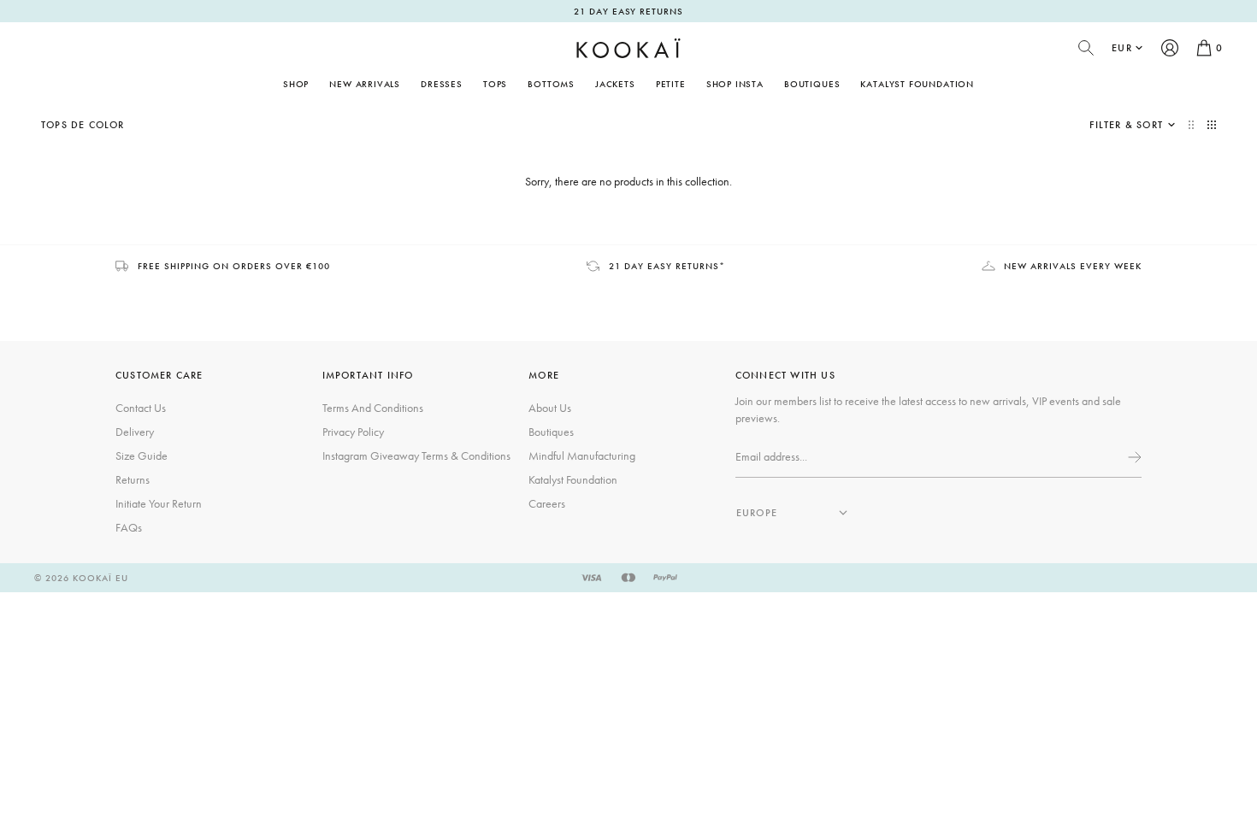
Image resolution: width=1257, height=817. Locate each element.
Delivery (134, 431)
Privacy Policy (353, 431)
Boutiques (812, 84)
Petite (671, 84)
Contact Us (140, 407)
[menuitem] (364, 83)
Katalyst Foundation (917, 84)
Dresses (442, 84)
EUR (1122, 48)
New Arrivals (364, 84)
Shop (296, 84)
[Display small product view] (1211, 125)
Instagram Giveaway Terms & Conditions (416, 455)
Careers (546, 503)
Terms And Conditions (372, 407)
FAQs (128, 527)
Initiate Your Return (158, 503)
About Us (549, 407)
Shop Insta (735, 84)
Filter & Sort (1126, 125)
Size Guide (141, 455)
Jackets (615, 84)
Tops (495, 84)
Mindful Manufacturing (581, 455)
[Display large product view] (1192, 125)
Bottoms (551, 84)
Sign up (1133, 457)
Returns (132, 479)
